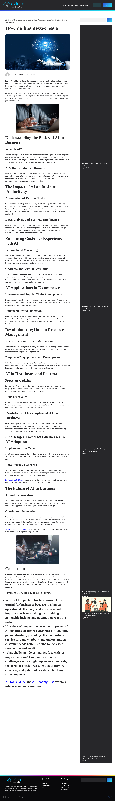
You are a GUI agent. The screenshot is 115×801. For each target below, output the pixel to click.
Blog (43, 787)
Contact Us (64, 789)
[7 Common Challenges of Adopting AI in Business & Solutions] (96, 604)
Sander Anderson (17, 75)
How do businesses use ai (32, 28)
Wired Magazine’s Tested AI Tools (17, 529)
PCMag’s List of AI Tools (14, 480)
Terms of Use (65, 787)
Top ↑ (110, 797)
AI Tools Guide (15, 682)
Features (44, 783)
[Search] (109, 20)
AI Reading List (43, 682)
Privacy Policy (65, 785)
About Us (64, 783)
